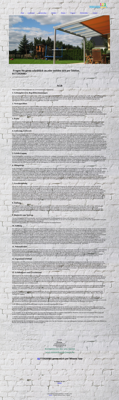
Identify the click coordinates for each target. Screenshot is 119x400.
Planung (63, 13)
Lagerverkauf (31, 13)
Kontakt (95, 13)
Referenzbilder (84, 13)
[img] (59, 5)
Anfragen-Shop (42, 13)
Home (22, 13)
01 (38, 358)
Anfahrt (59, 383)
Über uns (72, 13)
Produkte (53, 13)
